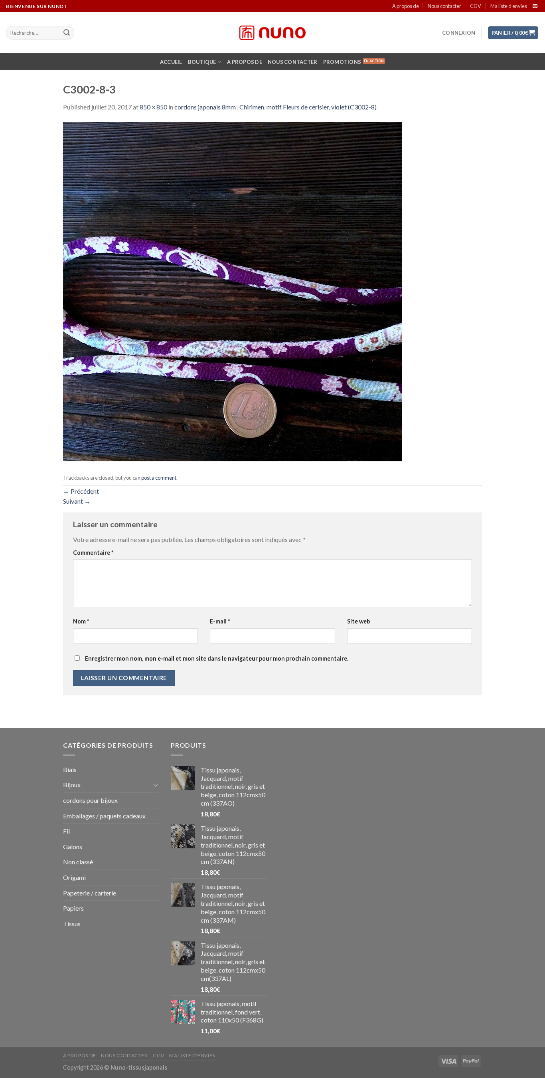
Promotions (342, 62)
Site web (358, 621)
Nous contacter (444, 6)
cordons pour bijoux (90, 800)
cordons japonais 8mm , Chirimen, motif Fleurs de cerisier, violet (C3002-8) (275, 107)
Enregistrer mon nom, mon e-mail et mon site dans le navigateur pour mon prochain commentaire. (216, 658)
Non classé (78, 862)
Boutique (202, 62)
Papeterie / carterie (89, 893)
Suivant (77, 501)
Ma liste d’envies (508, 6)
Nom (81, 621)
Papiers (73, 908)
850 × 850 (153, 107)
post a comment (158, 477)
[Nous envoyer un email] (535, 6)
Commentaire (93, 552)
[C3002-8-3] (232, 290)
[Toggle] (155, 785)
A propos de (405, 6)
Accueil (171, 62)
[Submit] (66, 33)
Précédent (81, 491)
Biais (70, 769)
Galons (72, 846)
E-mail (220, 621)
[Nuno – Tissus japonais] (272, 33)
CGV (475, 6)
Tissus (72, 923)
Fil (66, 831)
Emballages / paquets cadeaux (104, 816)
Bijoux (72, 784)
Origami (74, 877)
